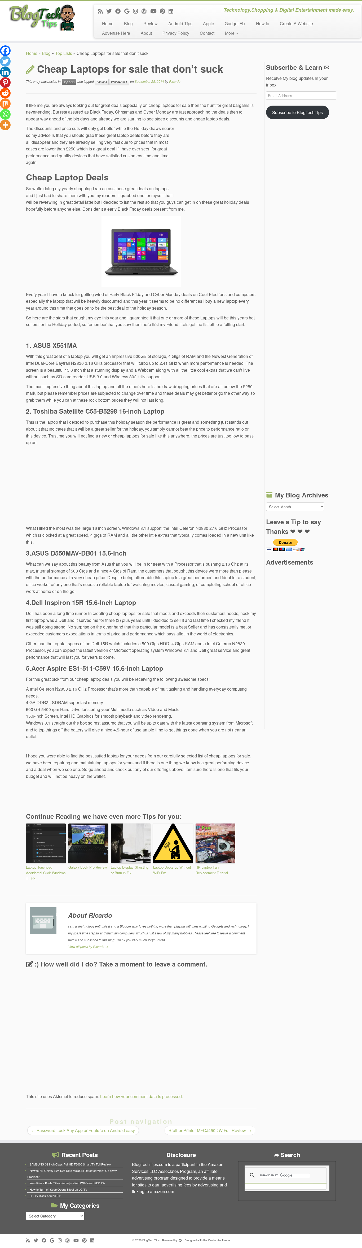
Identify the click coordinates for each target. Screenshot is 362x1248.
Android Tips (180, 23)
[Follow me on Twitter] (110, 11)
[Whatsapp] (5, 114)
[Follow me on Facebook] (119, 11)
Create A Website (296, 23)
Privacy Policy (175, 33)
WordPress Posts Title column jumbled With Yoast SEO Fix (67, 1183)
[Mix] (5, 103)
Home (107, 23)
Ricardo (174, 81)
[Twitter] (5, 61)
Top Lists (63, 53)
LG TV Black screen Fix (45, 1196)
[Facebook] (5, 50)
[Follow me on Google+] (128, 11)
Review (150, 23)
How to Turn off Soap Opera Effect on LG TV (58, 1189)
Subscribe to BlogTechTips (297, 112)
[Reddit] (5, 93)
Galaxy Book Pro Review (87, 867)
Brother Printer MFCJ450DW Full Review (210, 1130)
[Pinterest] (5, 82)
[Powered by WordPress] (180, 1239)
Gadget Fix (235, 23)
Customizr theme (219, 1240)
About (146, 33)
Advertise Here (116, 33)
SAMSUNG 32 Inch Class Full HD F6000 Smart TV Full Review (70, 1164)
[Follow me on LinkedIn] (173, 11)
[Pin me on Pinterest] (164, 11)
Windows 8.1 (119, 82)
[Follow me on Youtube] (155, 11)
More (230, 33)
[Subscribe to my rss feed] (102, 11)
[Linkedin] (5, 72)
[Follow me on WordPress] (145, 11)
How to (262, 23)
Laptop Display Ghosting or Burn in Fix (129, 870)
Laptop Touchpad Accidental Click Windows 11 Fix (46, 873)
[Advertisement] (217, 161)
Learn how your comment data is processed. (141, 1096)
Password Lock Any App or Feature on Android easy (83, 1130)
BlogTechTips (151, 1240)
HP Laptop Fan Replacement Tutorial (212, 870)
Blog (128, 23)
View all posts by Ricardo (88, 946)
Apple (208, 23)
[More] (5, 125)
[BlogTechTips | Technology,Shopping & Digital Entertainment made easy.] (41, 17)
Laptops (102, 82)
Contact (207, 33)
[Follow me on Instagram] (137, 11)
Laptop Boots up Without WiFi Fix (172, 870)
